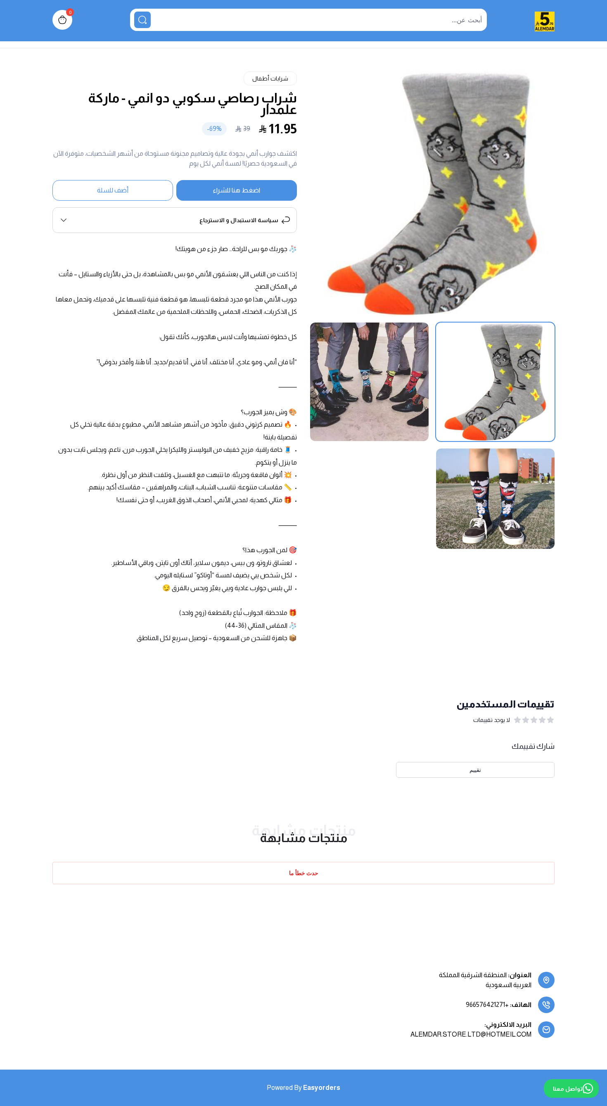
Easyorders (321, 1087)
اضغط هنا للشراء (236, 190)
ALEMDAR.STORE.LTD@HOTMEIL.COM (470, 1034)
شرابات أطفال (270, 78)
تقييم (475, 769)
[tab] (495, 382)
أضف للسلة (112, 190)
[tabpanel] (432, 193)
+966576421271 (487, 1004)
